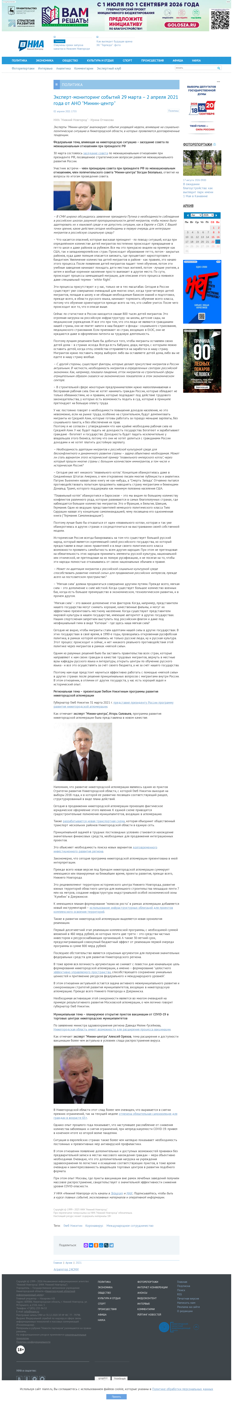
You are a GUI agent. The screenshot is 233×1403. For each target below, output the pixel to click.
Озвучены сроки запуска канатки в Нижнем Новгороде (72, 46)
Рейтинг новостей (149, 1314)
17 (186, 241)
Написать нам (186, 1302)
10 (186, 237)
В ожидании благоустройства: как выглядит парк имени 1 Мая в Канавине (198, 190)
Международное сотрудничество (129, 1226)
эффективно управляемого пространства (82, 972)
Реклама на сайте (188, 1307)
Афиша (178, 60)
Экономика (44, 60)
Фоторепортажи (23, 68)
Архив (69, 1262)
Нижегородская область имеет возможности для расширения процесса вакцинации (112, 1029)
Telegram (117, 1193)
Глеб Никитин (73, 1226)
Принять (116, 1396)
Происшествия (152, 60)
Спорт (127, 60)
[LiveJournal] (106, 1245)
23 (218, 241)
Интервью (45, 68)
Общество (70, 60)
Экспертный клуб (109, 68)
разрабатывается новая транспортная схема (94, 821)
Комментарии (83, 68)
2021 (79, 1262)
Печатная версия (188, 1298)
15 (213, 237)
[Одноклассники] (96, 1245)
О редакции (185, 1311)
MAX (129, 1193)
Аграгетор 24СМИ (66, 1269)
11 (192, 237)
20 (202, 241)
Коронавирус (94, 1226)
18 (191, 241)
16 (218, 237)
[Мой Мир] (101, 1245)
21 (207, 241)
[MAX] (86, 1245)
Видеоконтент (147, 1298)
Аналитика (63, 68)
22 (213, 241)
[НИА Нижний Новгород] (31, 50)
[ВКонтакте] (91, 1245)
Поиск (181, 1290)
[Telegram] (111, 1245)
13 (202, 237)
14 (207, 237)
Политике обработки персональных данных (182, 1389)
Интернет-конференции (152, 1287)
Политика (19, 60)
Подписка (183, 1286)
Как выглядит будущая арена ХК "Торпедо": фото (114, 43)
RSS (179, 1294)
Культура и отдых (100, 60)
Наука (196, 60)
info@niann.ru (31, 1311)
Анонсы (142, 1292)
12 (197, 237)
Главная (58, 1262)
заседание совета (95, 153)
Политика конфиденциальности (33, 1342)
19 (197, 241)
